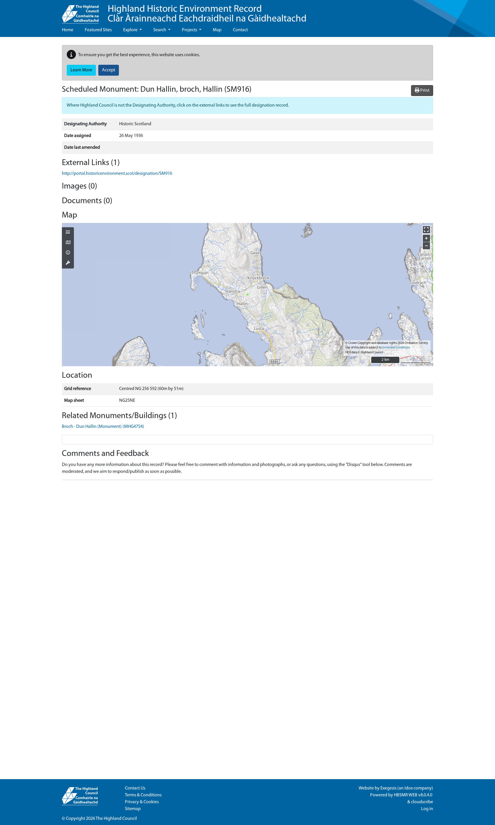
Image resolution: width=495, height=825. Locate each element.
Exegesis (388, 788)
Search (160, 30)
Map (217, 30)
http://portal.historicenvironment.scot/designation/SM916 (117, 173)
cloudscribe (422, 802)
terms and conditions (396, 347)
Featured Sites (98, 30)
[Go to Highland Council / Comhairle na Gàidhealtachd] (80, 11)
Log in (427, 809)
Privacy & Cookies (142, 802)
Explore (130, 30)
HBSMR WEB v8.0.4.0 (413, 795)
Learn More (81, 70)
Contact (240, 30)
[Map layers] (68, 233)
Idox (408, 788)
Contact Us (135, 788)
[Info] (68, 253)
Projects (190, 30)
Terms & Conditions (143, 795)
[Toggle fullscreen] (426, 229)
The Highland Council (116, 818)
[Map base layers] (68, 243)
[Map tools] (68, 263)
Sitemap (133, 809)
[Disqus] (247, 556)
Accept (108, 70)
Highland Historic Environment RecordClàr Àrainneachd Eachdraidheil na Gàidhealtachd (207, 14)
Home (67, 30)
